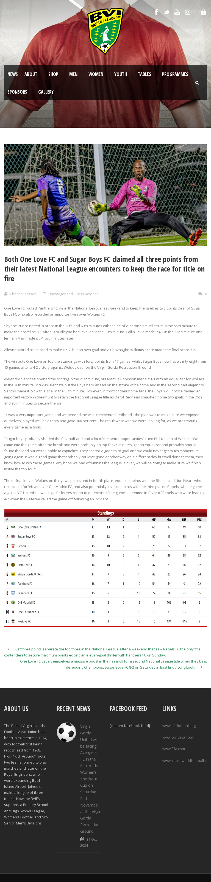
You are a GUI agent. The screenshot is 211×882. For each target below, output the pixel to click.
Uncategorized (60, 293)
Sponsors (17, 92)
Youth (120, 74)
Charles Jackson (23, 293)
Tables (144, 74)
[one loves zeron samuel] (105, 195)
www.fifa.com (173, 748)
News (12, 74)
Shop (53, 74)
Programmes (175, 74)
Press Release (86, 293)
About (30, 74)
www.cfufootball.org (179, 725)
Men (73, 74)
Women (95, 74)
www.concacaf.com (178, 737)
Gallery (46, 92)
